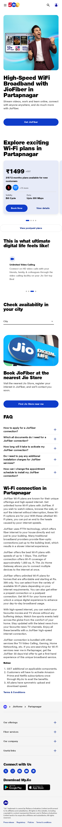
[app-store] (39, 787)
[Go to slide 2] (31, 220)
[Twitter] (5, 771)
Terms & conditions (43, 822)
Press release (8, 822)
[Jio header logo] (14, 5)
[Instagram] (12, 771)
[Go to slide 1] (27, 220)
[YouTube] (26, 771)
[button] (48, 5)
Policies (31, 822)
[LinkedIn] (33, 771)
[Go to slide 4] (35, 220)
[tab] (31, 722)
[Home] (5, 707)
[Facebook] (19, 771)
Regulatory (21, 822)
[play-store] (14, 787)
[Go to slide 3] (33, 220)
